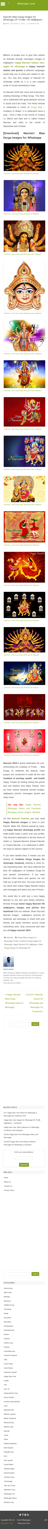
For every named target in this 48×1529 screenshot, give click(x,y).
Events (6, 1334)
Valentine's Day (9, 1490)
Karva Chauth (9, 1397)
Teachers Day (9, 1477)
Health (6, 1381)
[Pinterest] (25, 1514)
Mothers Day (8, 1427)
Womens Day (9, 1502)
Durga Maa (36, 107)
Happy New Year (10, 1376)
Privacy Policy (9, 1190)
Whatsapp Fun (9, 1494)
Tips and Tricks (9, 1485)
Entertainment (9, 1330)
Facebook (37, 978)
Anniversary (8, 1288)
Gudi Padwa (8, 1368)
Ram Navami (8, 1448)
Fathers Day (8, 1343)
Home (6, 1178)
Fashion (7, 1339)
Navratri (10, 938)
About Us (7, 1182)
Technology (8, 1481)
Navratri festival (20, 818)
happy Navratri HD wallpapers (25, 944)
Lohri (5, 1406)
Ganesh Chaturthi (10, 1355)
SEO (5, 1456)
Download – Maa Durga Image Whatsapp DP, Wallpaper (21, 545)
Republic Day (9, 1452)
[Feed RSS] (28, 1514)
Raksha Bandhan (10, 1443)
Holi (5, 1385)
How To (6, 1389)
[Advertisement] (15, 33)
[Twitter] (20, 1514)
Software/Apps (9, 1469)
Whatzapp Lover (26, 3)
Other (6, 1439)
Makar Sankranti (10, 1418)
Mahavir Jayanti (9, 1414)
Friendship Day (9, 1351)
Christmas (7, 1309)
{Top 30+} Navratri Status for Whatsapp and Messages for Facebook (34, 1003)
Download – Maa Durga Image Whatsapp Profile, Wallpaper (23, 254)
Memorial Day (9, 1423)
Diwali (6, 1313)
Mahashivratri (9, 1410)
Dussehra (7, 1318)
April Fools (8, 1292)
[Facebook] (23, 1514)
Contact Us (8, 1186)
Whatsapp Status (10, 1498)
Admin (7, 23)
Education (7, 1322)
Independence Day (11, 1393)
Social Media (8, 1464)
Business (7, 1301)
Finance (7, 1347)
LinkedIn (6, 980)
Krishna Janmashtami (12, 1402)
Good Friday (8, 1364)
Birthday (7, 1297)
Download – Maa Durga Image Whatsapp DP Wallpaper (21, 173)
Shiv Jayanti (8, 1460)
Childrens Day (9, 1305)
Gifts (5, 1360)
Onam (6, 1435)
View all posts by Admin (13, 983)
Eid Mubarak (8, 1326)
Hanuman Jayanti (10, 1372)
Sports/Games (9, 1473)
